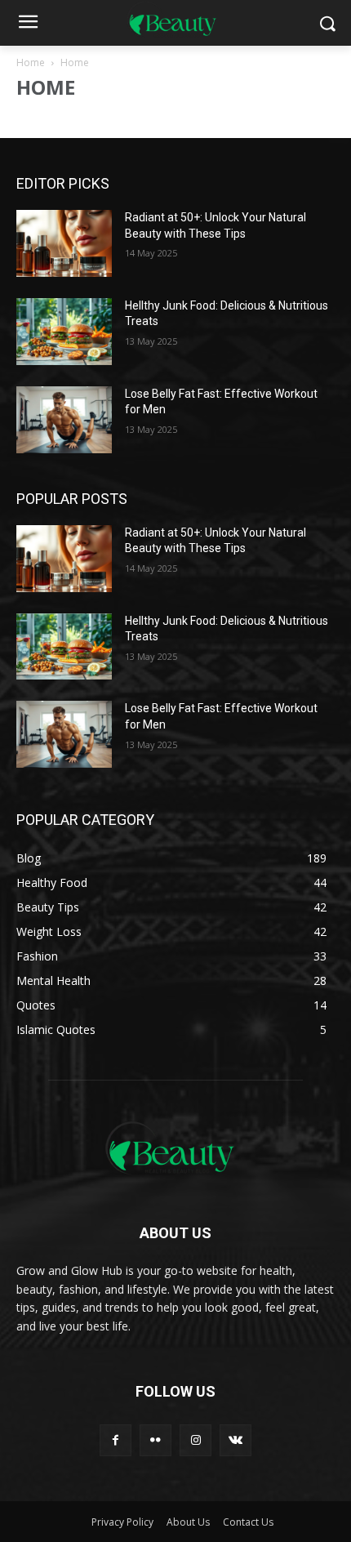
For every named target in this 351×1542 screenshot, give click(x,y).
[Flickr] (155, 1440)
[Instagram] (195, 1440)
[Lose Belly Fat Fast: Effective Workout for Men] (64, 419)
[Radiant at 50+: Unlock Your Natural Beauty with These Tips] (64, 243)
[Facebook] (115, 1440)
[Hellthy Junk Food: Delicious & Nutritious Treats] (64, 331)
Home (30, 62)
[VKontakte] (235, 1440)
